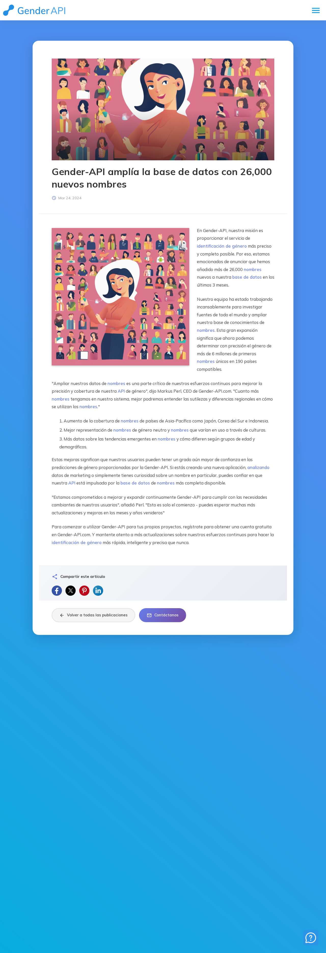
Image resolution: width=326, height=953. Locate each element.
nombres (253, 269)
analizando (258, 467)
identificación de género (222, 246)
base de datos (247, 277)
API (121, 391)
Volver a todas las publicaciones (93, 615)
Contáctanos (163, 615)
